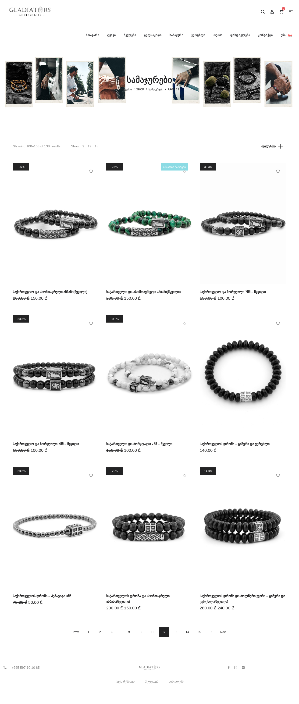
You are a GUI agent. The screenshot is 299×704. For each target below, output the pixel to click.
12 (89, 146)
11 (152, 632)
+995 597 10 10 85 (26, 667)
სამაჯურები (156, 89)
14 (187, 632)
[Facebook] (229, 667)
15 (96, 146)
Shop (140, 89)
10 (140, 632)
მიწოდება (176, 681)
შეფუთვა (151, 681)
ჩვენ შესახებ (125, 681)
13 (175, 632)
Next (223, 632)
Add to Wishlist (91, 171)
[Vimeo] (243, 667)
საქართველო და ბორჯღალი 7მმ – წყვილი (233, 292)
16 (210, 632)
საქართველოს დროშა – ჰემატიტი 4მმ (42, 596)
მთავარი (126, 89)
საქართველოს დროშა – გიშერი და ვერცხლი (235, 444)
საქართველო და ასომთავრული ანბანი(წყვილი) (50, 292)
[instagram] (235, 667)
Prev (76, 632)
